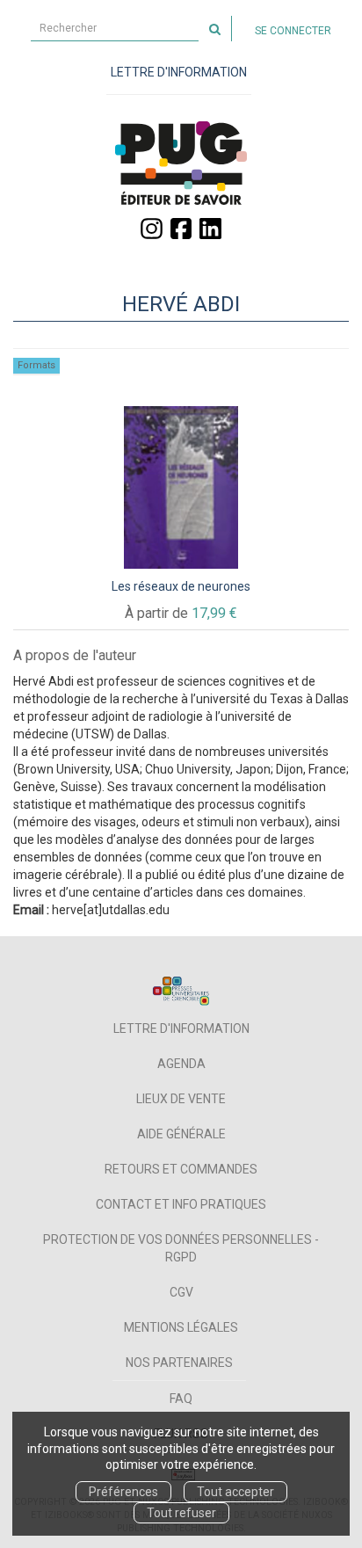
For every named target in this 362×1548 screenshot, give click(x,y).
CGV (181, 1292)
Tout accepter (235, 1492)
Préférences (123, 1492)
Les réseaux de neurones (181, 586)
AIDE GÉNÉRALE (181, 1134)
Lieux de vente (181, 1099)
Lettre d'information (181, 1028)
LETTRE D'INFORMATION (179, 72)
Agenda (181, 1064)
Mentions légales (181, 1327)
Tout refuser (181, 1513)
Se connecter (293, 31)
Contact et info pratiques (181, 1204)
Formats (36, 365)
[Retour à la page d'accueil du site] (181, 163)
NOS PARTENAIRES (179, 1362)
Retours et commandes (181, 1169)
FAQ (181, 1399)
